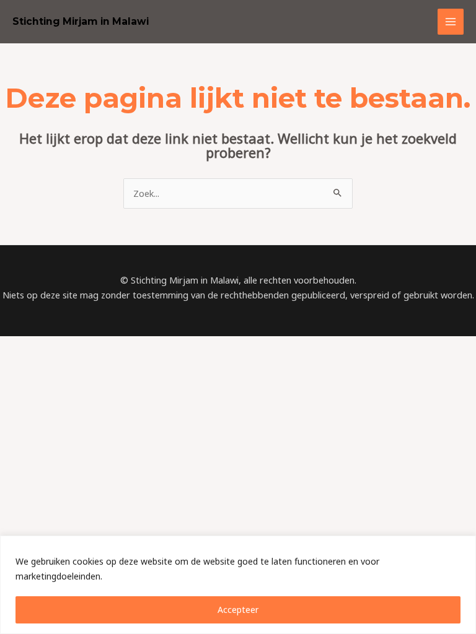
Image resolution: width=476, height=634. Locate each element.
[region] (238, 585)
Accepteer (238, 609)
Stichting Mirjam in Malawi (80, 21)
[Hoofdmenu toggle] (451, 22)
